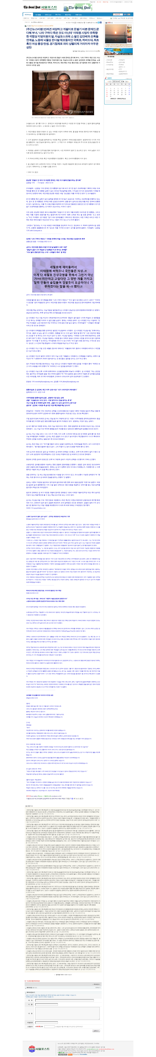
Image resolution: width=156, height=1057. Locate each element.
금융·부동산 (83, 18)
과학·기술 (67, 18)
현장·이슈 (34, 18)
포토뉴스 (92, 18)
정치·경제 (50, 18)
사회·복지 (42, 18)
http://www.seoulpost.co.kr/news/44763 (42, 26)
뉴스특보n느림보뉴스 (37, 22)
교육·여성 (58, 18)
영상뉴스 (99, 18)
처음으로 (27, 22)
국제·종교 (75, 18)
